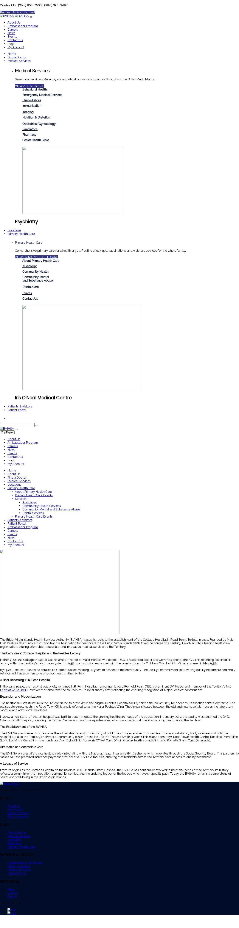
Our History (15, 809)
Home (11, 54)
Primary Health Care (21, 234)
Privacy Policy (31, 926)
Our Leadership (18, 816)
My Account (15, 47)
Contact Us (15, 40)
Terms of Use (9, 926)
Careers (12, 29)
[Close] (16, 429)
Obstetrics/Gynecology (39, 124)
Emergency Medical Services (42, 95)
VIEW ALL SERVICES (29, 86)
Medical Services (19, 61)
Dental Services (33, 513)
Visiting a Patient (18, 866)
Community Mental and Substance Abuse (51, 509)
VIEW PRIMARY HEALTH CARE (36, 257)
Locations (14, 230)
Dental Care (30, 287)
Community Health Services (41, 506)
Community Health (35, 271)
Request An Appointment (17, 12)
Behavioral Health (34, 89)
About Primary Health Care (40, 261)
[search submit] (36, 425)
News (11, 33)
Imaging (28, 112)
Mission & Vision (18, 813)
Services (21, 499)
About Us (13, 22)
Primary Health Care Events (34, 495)
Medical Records (19, 870)
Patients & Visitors (19, 406)
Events (12, 36)
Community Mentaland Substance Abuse (37, 278)
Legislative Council (13, 690)
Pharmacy (29, 134)
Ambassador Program (22, 26)
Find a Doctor (16, 57)
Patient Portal (16, 410)
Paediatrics (30, 129)
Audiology (29, 266)
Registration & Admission (24, 863)
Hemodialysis (31, 100)
